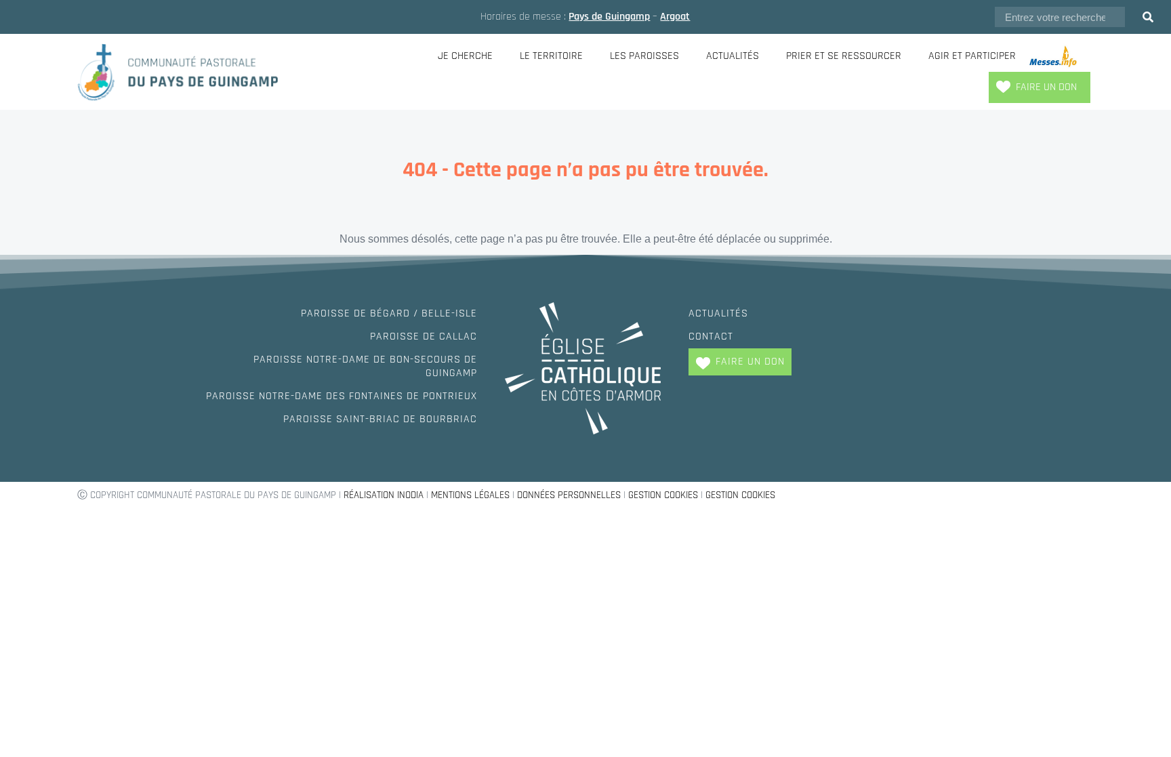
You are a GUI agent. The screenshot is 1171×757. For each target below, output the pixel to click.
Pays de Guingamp (609, 16)
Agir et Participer (972, 56)
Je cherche (465, 56)
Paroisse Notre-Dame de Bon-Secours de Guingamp (365, 366)
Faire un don (1046, 87)
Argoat (675, 16)
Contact (711, 336)
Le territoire (551, 56)
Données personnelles (569, 495)
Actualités (732, 56)
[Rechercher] (1148, 17)
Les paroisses (644, 56)
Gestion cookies (663, 495)
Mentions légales (470, 495)
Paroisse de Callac (423, 336)
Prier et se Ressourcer (843, 56)
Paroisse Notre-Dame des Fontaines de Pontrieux (341, 396)
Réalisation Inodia (384, 495)
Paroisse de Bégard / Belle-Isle (389, 313)
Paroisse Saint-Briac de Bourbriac (380, 419)
